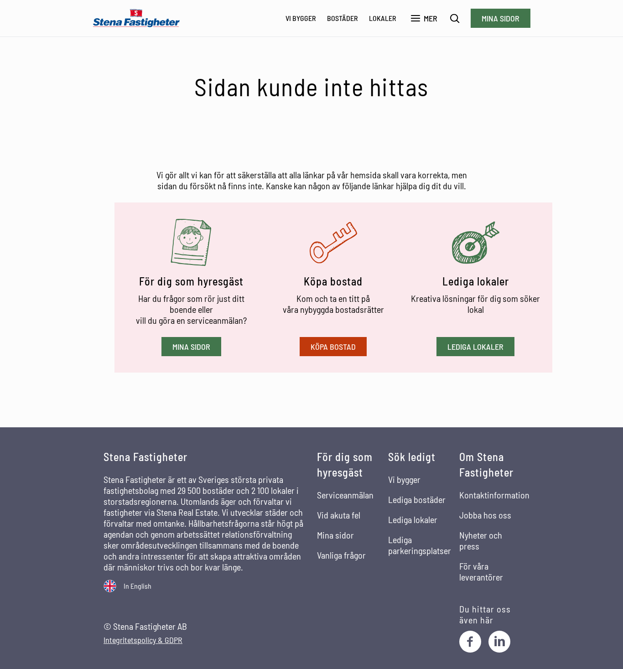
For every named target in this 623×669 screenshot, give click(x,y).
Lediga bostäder (417, 499)
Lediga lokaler (475, 347)
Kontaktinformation (494, 494)
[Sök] (455, 18)
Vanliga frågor (341, 555)
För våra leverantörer (481, 571)
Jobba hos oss (485, 514)
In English (137, 585)
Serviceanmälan (345, 494)
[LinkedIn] (499, 642)
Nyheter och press (480, 540)
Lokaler (382, 18)
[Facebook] (470, 642)
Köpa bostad (333, 347)
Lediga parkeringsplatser (419, 545)
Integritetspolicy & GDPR (143, 640)
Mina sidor (500, 18)
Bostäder (342, 18)
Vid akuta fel (338, 514)
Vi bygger (301, 18)
